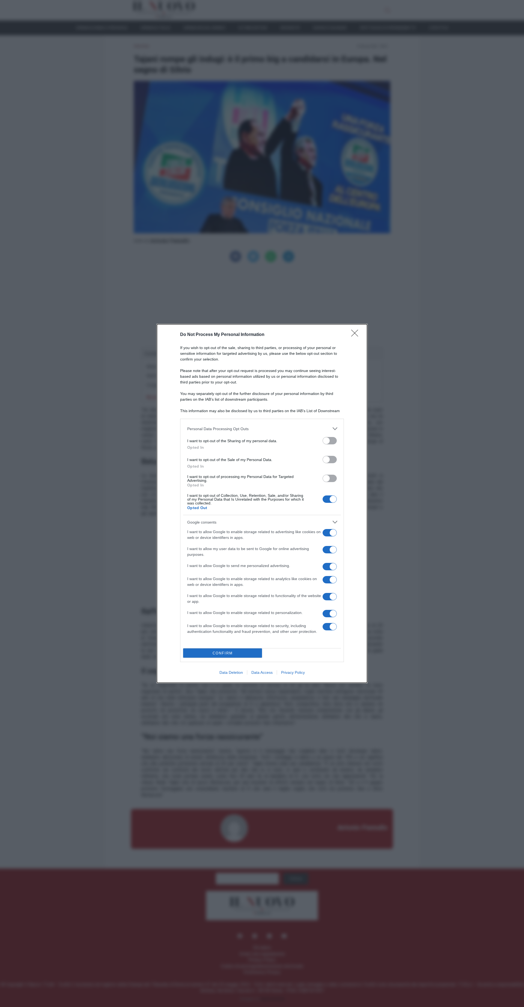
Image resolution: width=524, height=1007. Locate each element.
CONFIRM (223, 653)
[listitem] (262, 429)
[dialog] (262, 503)
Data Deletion (231, 672)
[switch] (330, 440)
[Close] (356, 335)
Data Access (262, 672)
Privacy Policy (293, 672)
